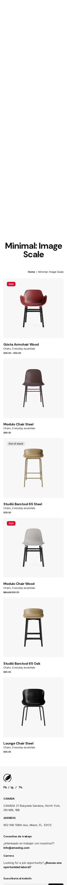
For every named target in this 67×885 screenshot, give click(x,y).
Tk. (21, 787)
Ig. (12, 787)
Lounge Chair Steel (18, 743)
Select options (13, 357)
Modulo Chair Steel (18, 424)
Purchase (9, 676)
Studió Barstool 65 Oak (21, 663)
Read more (11, 517)
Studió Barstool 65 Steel (22, 504)
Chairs (7, 348)
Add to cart (11, 437)
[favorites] (11, 295)
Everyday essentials (23, 348)
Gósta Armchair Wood (21, 344)
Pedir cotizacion (40, 53)
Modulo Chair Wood (19, 583)
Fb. (5, 787)
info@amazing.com (16, 847)
